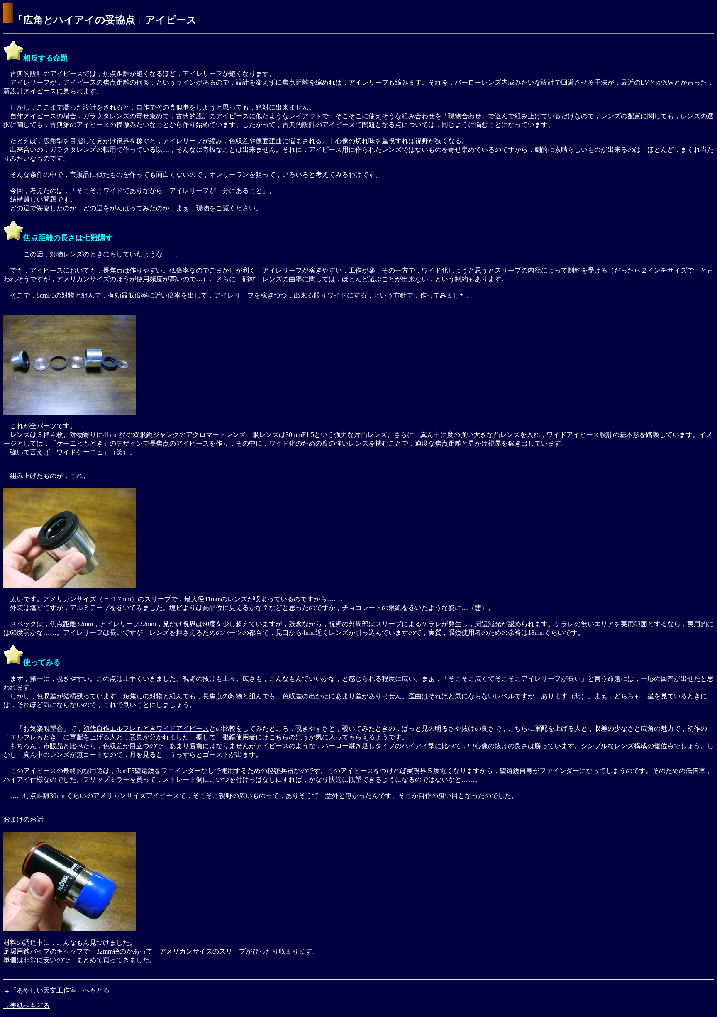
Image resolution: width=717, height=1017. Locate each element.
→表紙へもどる (26, 1005)
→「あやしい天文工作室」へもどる (56, 990)
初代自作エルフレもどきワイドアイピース (146, 728)
